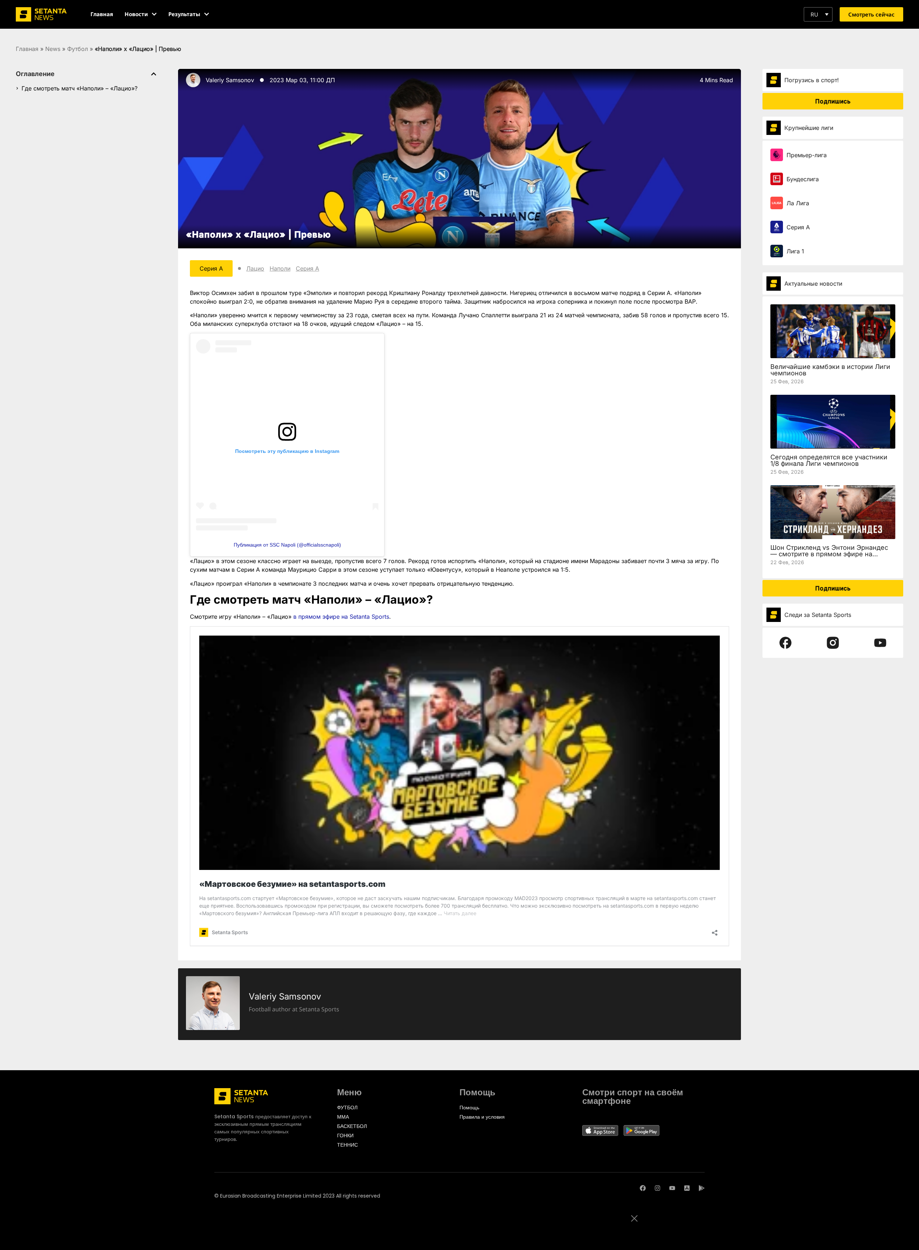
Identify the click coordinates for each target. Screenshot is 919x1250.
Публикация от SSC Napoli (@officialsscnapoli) (287, 545)
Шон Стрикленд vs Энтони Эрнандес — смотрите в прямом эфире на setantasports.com (829, 554)
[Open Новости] (154, 14)
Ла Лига (798, 203)
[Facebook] (643, 1188)
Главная (27, 48)
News (52, 48)
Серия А (307, 268)
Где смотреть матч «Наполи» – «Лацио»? (79, 88)
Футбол (77, 48)
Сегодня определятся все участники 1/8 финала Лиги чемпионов (828, 460)
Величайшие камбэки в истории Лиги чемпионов (830, 370)
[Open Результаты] (206, 14)
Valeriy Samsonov (230, 80)
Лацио (255, 268)
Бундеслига (803, 179)
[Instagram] (657, 1188)
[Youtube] (672, 1188)
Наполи (280, 268)
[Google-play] (702, 1188)
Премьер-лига (807, 155)
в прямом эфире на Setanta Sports (341, 616)
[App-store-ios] (687, 1188)
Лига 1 (795, 251)
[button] (818, 14)
